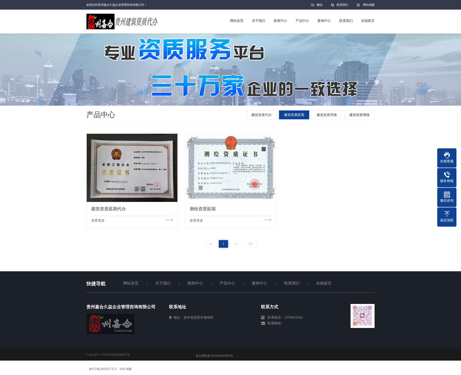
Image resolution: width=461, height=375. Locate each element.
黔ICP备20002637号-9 (102, 369)
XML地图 (125, 369)
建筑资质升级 (327, 115)
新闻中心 (195, 283)
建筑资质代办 (261, 115)
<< (210, 244)
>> (236, 244)
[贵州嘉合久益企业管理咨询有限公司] (110, 333)
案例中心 (259, 283)
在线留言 (324, 283)
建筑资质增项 (359, 115)
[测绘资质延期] (230, 167)
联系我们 (342, 4)
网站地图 (369, 4)
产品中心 (227, 283)
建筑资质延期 (294, 115)
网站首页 (131, 283)
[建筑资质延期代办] (132, 167)
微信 (319, 4)
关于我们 (163, 283)
